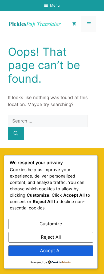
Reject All (51, 237)
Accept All (51, 250)
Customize (50, 223)
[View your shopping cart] (74, 24)
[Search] (16, 133)
